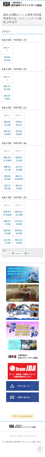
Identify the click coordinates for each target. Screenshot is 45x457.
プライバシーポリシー (17, 436)
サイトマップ (31, 436)
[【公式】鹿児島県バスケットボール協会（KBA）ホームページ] (22, 4)
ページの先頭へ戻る (24, 416)
